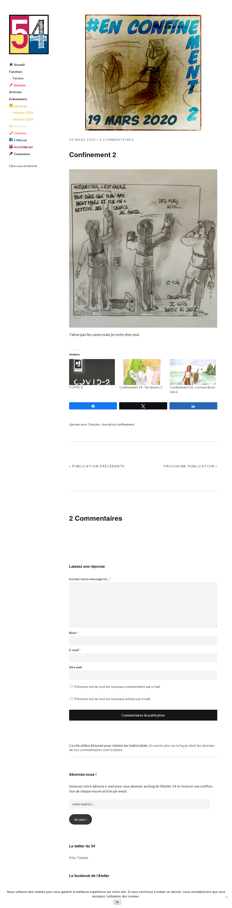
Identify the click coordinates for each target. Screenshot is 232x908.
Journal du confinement (118, 424)
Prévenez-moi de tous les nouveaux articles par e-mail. (112, 699)
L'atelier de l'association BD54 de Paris (29, 34)
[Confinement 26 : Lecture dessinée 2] (193, 372)
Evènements (18, 99)
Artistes (15, 92)
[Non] (226, 897)
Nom (73, 633)
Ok (117, 902)
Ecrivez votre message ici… (90, 579)
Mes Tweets (78, 857)
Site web (75, 667)
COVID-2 (76, 387)
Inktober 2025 (23, 112)
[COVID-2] (92, 372)
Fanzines (15, 71)
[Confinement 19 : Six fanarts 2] (142, 372)
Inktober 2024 (23, 119)
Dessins (94, 424)
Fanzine (18, 78)
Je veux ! (80, 819)
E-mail (74, 650)
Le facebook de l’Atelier (89, 875)
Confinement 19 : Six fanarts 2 (140, 387)
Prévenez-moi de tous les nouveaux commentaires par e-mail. (117, 686)
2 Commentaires (116, 140)
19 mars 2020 (82, 140)
